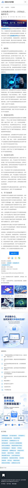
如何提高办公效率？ (9, 383)
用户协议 (9, 483)
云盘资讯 (7, 7)
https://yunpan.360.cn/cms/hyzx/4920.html (12, 273)
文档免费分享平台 (5, 28)
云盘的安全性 (7, 386)
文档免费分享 (16, 263)
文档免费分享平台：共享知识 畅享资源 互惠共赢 (21, 308)
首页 (2, 7)
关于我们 (3, 483)
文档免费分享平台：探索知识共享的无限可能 (7, 308)
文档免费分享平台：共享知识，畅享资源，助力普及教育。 (21, 296)
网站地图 (14, 483)
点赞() (15, 253)
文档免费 (9, 263)
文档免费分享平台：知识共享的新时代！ (7, 296)
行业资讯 (13, 7)
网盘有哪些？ (7, 380)
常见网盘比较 (8, 389)
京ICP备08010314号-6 (12, 481)
